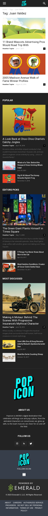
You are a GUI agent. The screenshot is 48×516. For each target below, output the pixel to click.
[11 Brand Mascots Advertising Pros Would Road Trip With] (24, 28)
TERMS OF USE (26, 508)
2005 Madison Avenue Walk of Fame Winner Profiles (21, 79)
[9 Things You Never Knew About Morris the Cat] (9, 255)
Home (5, 9)
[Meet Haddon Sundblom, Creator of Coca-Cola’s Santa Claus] (9, 267)
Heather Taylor (8, 48)
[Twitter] (31, 443)
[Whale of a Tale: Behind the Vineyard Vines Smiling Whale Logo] (9, 165)
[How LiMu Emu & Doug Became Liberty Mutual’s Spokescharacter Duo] (9, 344)
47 (44, 327)
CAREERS (17, 503)
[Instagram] (17, 443)
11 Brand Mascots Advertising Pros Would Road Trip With (24, 43)
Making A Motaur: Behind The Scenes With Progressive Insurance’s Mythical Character (21, 320)
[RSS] (24, 443)
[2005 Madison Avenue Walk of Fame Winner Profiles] (24, 64)
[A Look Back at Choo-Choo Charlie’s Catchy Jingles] (24, 120)
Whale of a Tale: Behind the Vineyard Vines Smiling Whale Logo (29, 165)
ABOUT (8, 503)
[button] (44, 3)
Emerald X (16, 495)
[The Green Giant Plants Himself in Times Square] (24, 209)
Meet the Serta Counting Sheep (30, 354)
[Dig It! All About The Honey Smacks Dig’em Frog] (9, 178)
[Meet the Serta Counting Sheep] (9, 357)
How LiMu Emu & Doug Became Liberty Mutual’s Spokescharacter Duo (31, 343)
